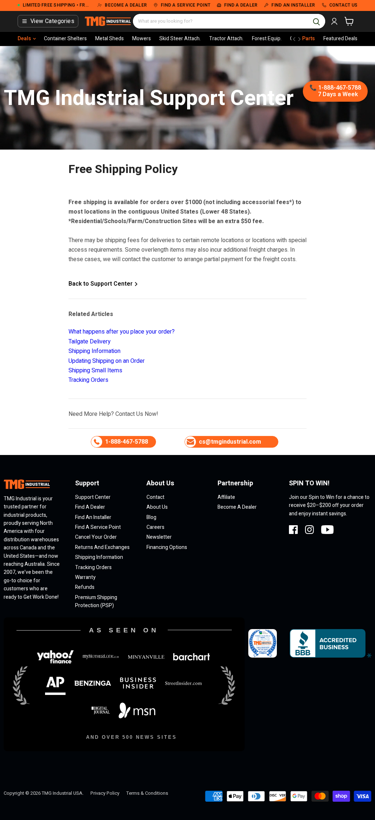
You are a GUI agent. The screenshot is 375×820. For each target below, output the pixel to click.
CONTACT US (343, 5)
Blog (151, 517)
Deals (24, 38)
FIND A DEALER (240, 5)
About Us (157, 507)
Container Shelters (65, 38)
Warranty (85, 577)
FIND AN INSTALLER (293, 5)
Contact (155, 497)
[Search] (316, 21)
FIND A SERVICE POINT (185, 5)
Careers (155, 527)
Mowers (141, 38)
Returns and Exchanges (102, 547)
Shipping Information (94, 351)
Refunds (84, 587)
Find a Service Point (98, 527)
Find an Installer (93, 517)
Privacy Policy (104, 793)
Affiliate (226, 497)
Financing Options (166, 547)
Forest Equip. (267, 38)
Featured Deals (340, 38)
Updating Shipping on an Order (106, 361)
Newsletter (159, 537)
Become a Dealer (237, 507)
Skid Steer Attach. (180, 38)
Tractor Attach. (226, 38)
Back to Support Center (101, 284)
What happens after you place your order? (121, 331)
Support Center (93, 497)
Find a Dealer (90, 507)
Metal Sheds (109, 38)
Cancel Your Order (96, 537)
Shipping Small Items (95, 370)
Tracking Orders (88, 380)
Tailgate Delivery (89, 341)
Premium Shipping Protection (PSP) (96, 601)
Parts (308, 38)
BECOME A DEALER (126, 5)
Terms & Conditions (147, 793)
